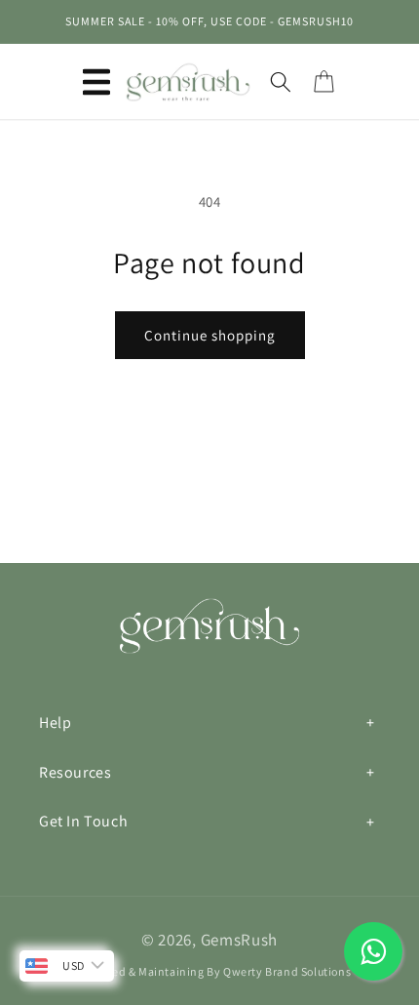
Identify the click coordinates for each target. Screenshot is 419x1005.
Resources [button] (75, 772)
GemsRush (240, 939)
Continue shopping (210, 335)
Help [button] (55, 722)
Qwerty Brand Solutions (287, 971)
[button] (96, 81)
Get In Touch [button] (83, 821)
